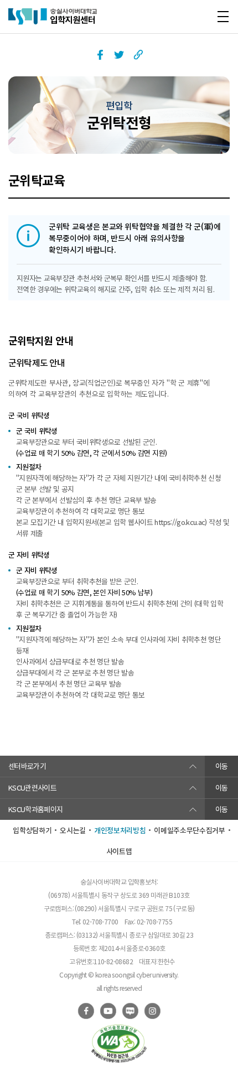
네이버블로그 (130, 1010)
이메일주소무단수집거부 (189, 830)
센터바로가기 (27, 766)
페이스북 (100, 54)
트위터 (119, 54)
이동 (221, 766)
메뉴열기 (222, 16)
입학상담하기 (32, 830)
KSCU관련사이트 (32, 787)
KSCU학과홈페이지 (35, 809)
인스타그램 (152, 1010)
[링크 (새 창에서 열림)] (119, 1044)
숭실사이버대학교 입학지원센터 (52, 16)
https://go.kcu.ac (179, 522)
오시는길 (73, 830)
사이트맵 (119, 851)
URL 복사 (138, 54)
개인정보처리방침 (120, 830)
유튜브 (108, 1010)
